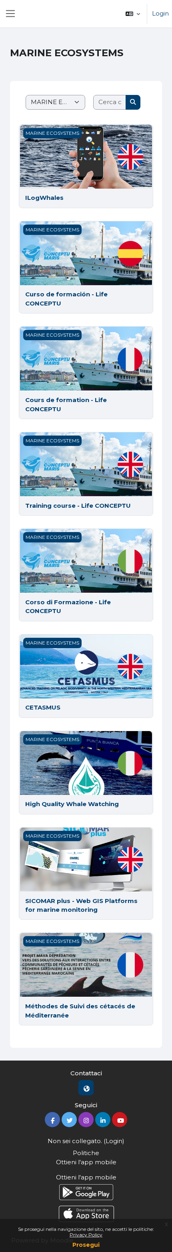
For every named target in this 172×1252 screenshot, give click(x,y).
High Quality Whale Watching (72, 804)
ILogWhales (44, 197)
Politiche (86, 1153)
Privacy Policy (86, 1235)
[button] (132, 14)
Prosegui (86, 1244)
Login (160, 13)
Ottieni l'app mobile (86, 1162)
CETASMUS (42, 707)
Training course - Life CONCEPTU (78, 505)
